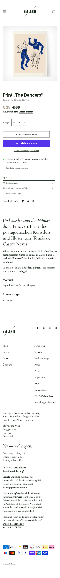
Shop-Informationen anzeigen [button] (17, 168)
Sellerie (12, 563)
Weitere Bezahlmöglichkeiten (26, 150)
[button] (54, 11)
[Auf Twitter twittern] (28, 201)
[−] (14, 122)
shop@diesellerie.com (16, 487)
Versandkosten (26, 111)
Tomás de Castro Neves (16, 100)
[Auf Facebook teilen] (23, 201)
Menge (6, 122)
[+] (24, 122)
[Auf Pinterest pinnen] (33, 201)
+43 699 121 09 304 (12, 527)
